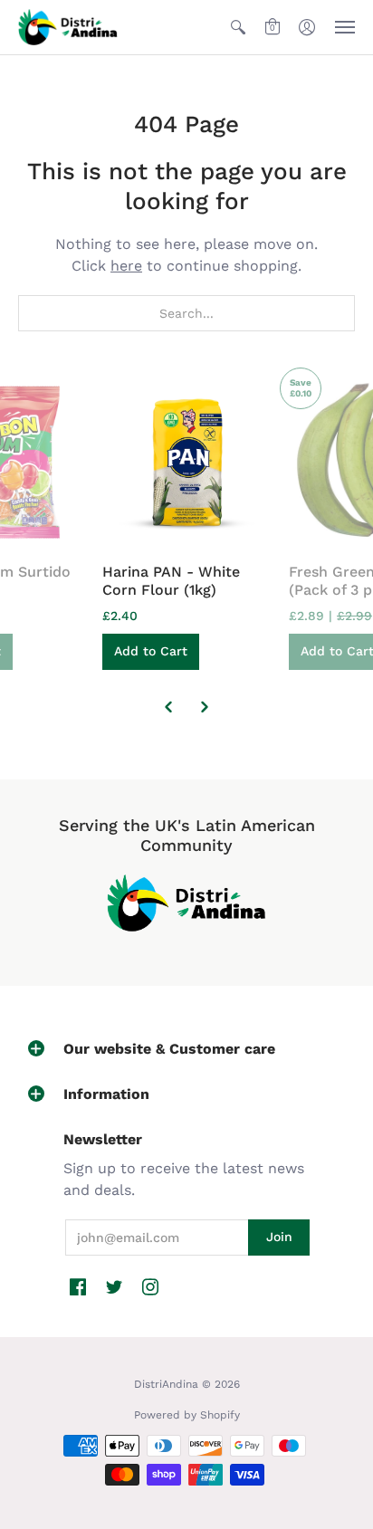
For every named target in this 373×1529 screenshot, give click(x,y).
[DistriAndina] (68, 27)
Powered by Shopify (187, 1415)
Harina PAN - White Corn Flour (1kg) (171, 580)
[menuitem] (238, 27)
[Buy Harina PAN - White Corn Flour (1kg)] (186, 461)
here (126, 265)
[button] (238, 27)
